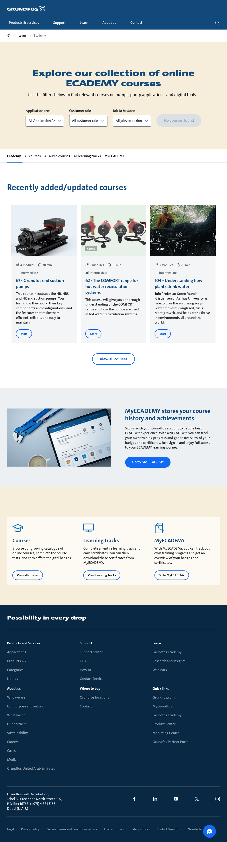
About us (14, 688)
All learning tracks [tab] (87, 156)
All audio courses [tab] (57, 156)
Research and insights (169, 661)
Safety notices (140, 829)
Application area (38, 110)
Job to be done (124, 110)
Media (12, 759)
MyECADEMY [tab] (114, 156)
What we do (16, 715)
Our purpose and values (25, 706)
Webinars (160, 669)
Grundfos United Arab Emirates (31, 768)
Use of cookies (114, 829)
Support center (91, 652)
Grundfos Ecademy (167, 652)
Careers (13, 741)
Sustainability (17, 733)
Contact (86, 706)
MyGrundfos (162, 706)
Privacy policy (30, 829)
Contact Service (91, 678)
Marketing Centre (166, 733)
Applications (16, 652)
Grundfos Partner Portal (171, 741)
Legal (10, 829)
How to (85, 669)
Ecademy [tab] (14, 156)
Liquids (12, 678)
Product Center (164, 724)
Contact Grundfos (169, 829)
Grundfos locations (94, 697)
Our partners (17, 724)
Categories (15, 669)
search (217, 23)
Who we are (16, 697)
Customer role (80, 110)
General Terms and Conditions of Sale (72, 829)
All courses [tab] (32, 156)
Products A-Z (17, 661)
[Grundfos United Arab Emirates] (9, 36)
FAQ (83, 661)
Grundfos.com (164, 697)
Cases (11, 750)
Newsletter (195, 829)
